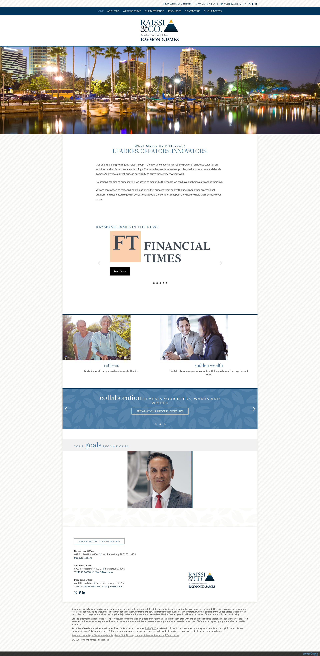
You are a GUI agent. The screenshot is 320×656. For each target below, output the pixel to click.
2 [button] (157, 283)
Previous (66, 336)
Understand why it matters (160, 407)
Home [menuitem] (100, 11)
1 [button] (154, 283)
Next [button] (221, 263)
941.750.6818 (205, 3)
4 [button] (163, 283)
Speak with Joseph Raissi (177, 3)
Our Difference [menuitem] (154, 11)
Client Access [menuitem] (213, 11)
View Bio (159, 493)
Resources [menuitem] (174, 11)
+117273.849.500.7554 (231, 3)
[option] (160, 247)
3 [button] (160, 283)
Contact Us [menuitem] (192, 11)
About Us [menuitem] (113, 11)
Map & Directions (83, 557)
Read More (120, 271)
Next (254, 336)
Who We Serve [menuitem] (132, 11)
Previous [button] (99, 263)
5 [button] (167, 283)
